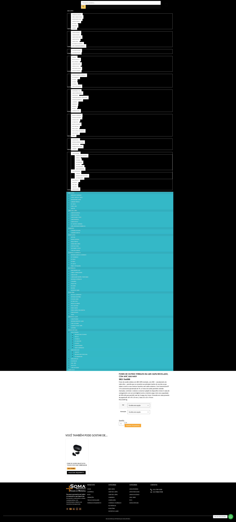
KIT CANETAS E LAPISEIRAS (76, 224)
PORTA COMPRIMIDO (79, 347)
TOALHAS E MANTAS (75, 250)
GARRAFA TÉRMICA (75, 201)
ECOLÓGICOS (74, 361)
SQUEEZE (73, 208)
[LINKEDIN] (74, 509)
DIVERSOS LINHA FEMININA (81, 334)
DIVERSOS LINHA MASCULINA (81, 354)
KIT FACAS (73, 259)
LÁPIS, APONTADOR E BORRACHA (78, 226)
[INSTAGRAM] (67, 509)
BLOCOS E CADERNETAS (76, 294)
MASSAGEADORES (78, 345)
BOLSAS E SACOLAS (75, 239)
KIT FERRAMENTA (78, 356)
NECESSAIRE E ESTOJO (75, 248)
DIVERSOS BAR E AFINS (76, 199)
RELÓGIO (73, 288)
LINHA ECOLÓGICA (134, 494)
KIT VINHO (73, 204)
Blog (88, 494)
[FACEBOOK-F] (70, 509)
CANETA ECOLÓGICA (75, 212)
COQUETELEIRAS (74, 319)
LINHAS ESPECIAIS (72, 330)
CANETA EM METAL (75, 215)
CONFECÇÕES (71, 235)
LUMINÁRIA (73, 281)
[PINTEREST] (80, 509)
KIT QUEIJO (73, 263)
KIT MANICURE (78, 341)
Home (89, 489)
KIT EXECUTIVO (74, 301)
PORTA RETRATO (74, 312)
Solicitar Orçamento (133, 425)
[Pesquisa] (83, 7)
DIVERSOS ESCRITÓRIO (76, 297)
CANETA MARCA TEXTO (76, 217)
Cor (123, 405)
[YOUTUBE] (77, 509)
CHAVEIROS (71, 228)
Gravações (90, 497)
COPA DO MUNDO (75, 367)
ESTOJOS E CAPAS (74, 299)
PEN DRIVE (73, 285)
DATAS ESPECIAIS (74, 358)
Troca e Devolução (93, 500)
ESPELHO (77, 336)
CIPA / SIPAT (73, 363)
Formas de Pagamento (94, 503)
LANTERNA (73, 327)
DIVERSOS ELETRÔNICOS (76, 279)
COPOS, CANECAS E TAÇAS (76, 197)
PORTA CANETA (74, 308)
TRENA (72, 314)
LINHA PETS (73, 365)
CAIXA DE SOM (74, 274)
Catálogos (71, 370)
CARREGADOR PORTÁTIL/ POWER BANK (79, 277)
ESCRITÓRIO (71, 292)
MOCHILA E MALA (75, 246)
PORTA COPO (74, 206)
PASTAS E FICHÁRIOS (75, 303)
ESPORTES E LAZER (73, 317)
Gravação (123, 411)
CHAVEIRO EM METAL (75, 230)
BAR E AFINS (71, 193)
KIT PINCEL (77, 343)
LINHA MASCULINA (75, 350)
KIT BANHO (77, 339)
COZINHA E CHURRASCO (74, 252)
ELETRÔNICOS (72, 268)
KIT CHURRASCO (74, 257)
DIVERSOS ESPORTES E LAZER (77, 321)
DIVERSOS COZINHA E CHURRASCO (78, 255)
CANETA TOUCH (74, 221)
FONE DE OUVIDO (75, 323)
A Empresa (90, 492)
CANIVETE (77, 352)
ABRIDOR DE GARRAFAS (76, 195)
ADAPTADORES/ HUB (75, 270)
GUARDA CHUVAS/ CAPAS (76, 325)
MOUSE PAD (73, 283)
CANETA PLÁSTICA (75, 219)
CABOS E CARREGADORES (76, 272)
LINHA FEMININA (74, 332)
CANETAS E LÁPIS (72, 210)
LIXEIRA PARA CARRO (75, 243)
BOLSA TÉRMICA (74, 241)
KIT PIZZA (73, 261)
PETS (130, 500)
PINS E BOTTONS (74, 305)
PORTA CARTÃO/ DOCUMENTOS (78, 310)
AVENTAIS (73, 237)
